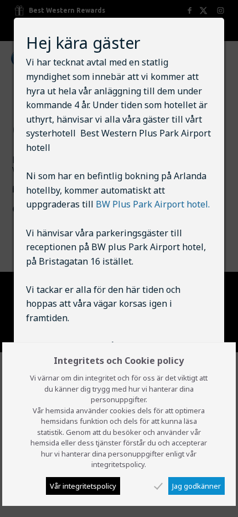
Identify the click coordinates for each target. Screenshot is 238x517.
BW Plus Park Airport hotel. (153, 204)
